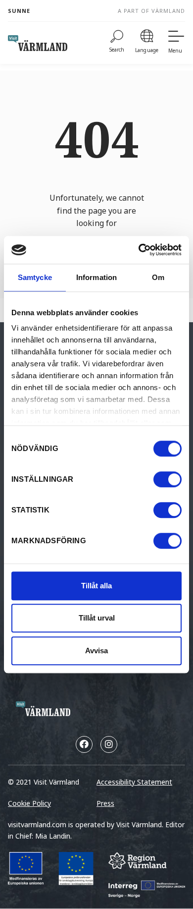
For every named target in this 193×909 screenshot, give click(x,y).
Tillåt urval (97, 618)
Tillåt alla (96, 585)
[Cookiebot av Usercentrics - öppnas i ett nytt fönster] (139, 249)
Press (105, 803)
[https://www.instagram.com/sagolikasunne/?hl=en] (108, 744)
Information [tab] (96, 277)
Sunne (19, 10)
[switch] (167, 479)
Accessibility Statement (134, 782)
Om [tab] (158, 277)
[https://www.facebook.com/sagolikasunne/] (84, 744)
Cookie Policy (29, 803)
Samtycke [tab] (35, 277)
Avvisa (96, 650)
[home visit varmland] (37, 43)
